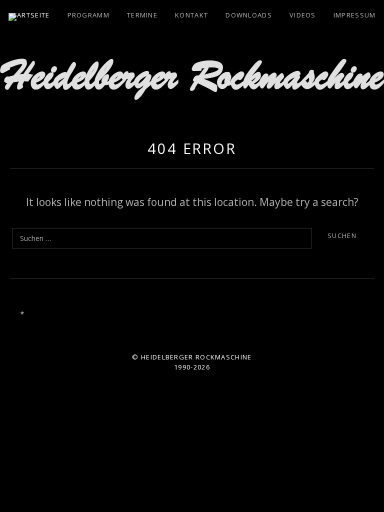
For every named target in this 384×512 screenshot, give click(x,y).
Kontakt (191, 15)
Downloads (249, 15)
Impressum (355, 15)
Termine (142, 15)
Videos (303, 15)
